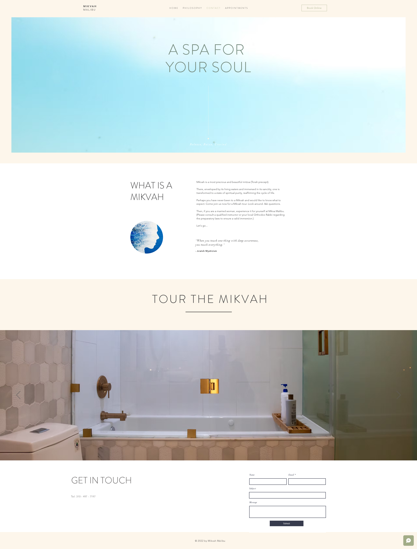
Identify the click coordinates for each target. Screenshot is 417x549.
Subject (252, 488)
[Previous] (18, 395)
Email (291, 475)
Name (252, 475)
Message (253, 502)
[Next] (399, 395)
